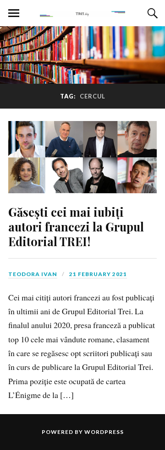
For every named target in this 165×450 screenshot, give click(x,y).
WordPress (104, 431)
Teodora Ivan (32, 274)
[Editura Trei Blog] (82, 12)
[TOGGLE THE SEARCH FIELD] (151, 13)
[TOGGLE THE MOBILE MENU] (13, 13)
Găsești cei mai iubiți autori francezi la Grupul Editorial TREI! (76, 226)
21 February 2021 (98, 274)
